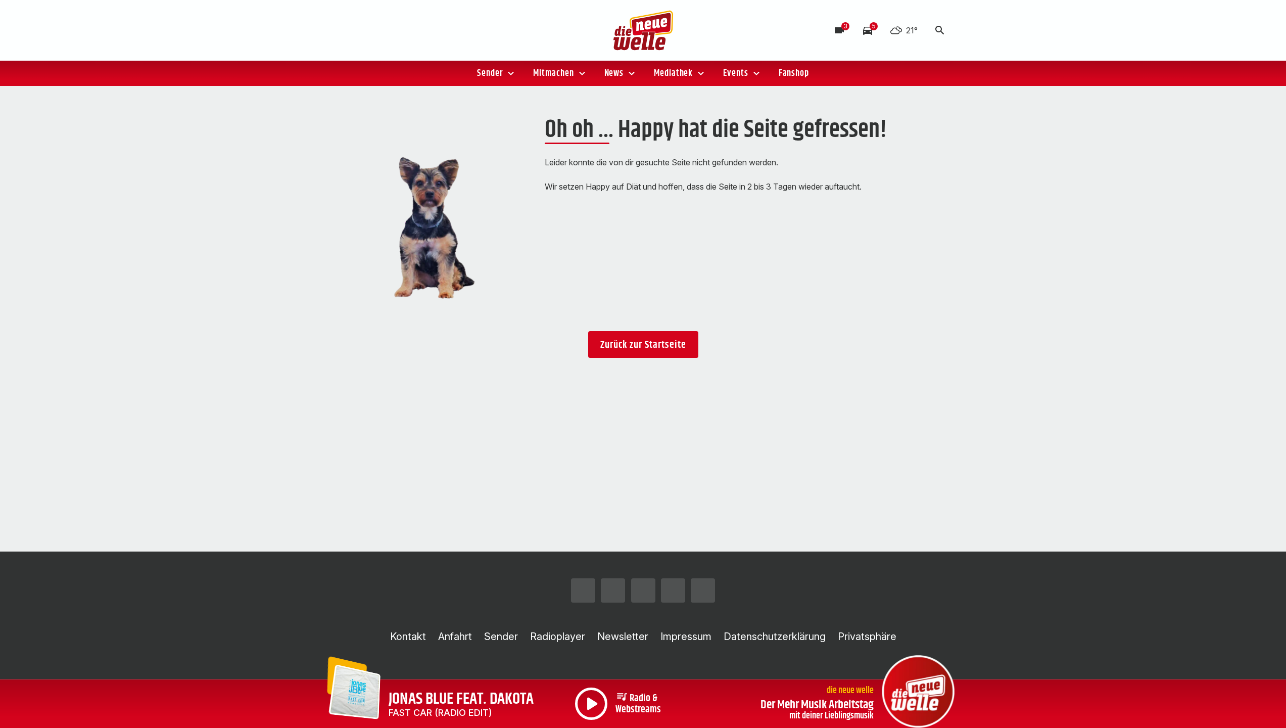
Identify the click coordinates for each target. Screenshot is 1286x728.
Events (735, 73)
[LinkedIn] (431, 30)
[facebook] (370, 30)
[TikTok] (390, 30)
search (940, 30)
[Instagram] (350, 30)
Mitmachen (553, 73)
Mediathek (673, 73)
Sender (490, 73)
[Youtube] (411, 30)
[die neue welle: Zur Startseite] (643, 30)
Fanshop (794, 73)
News (614, 73)
